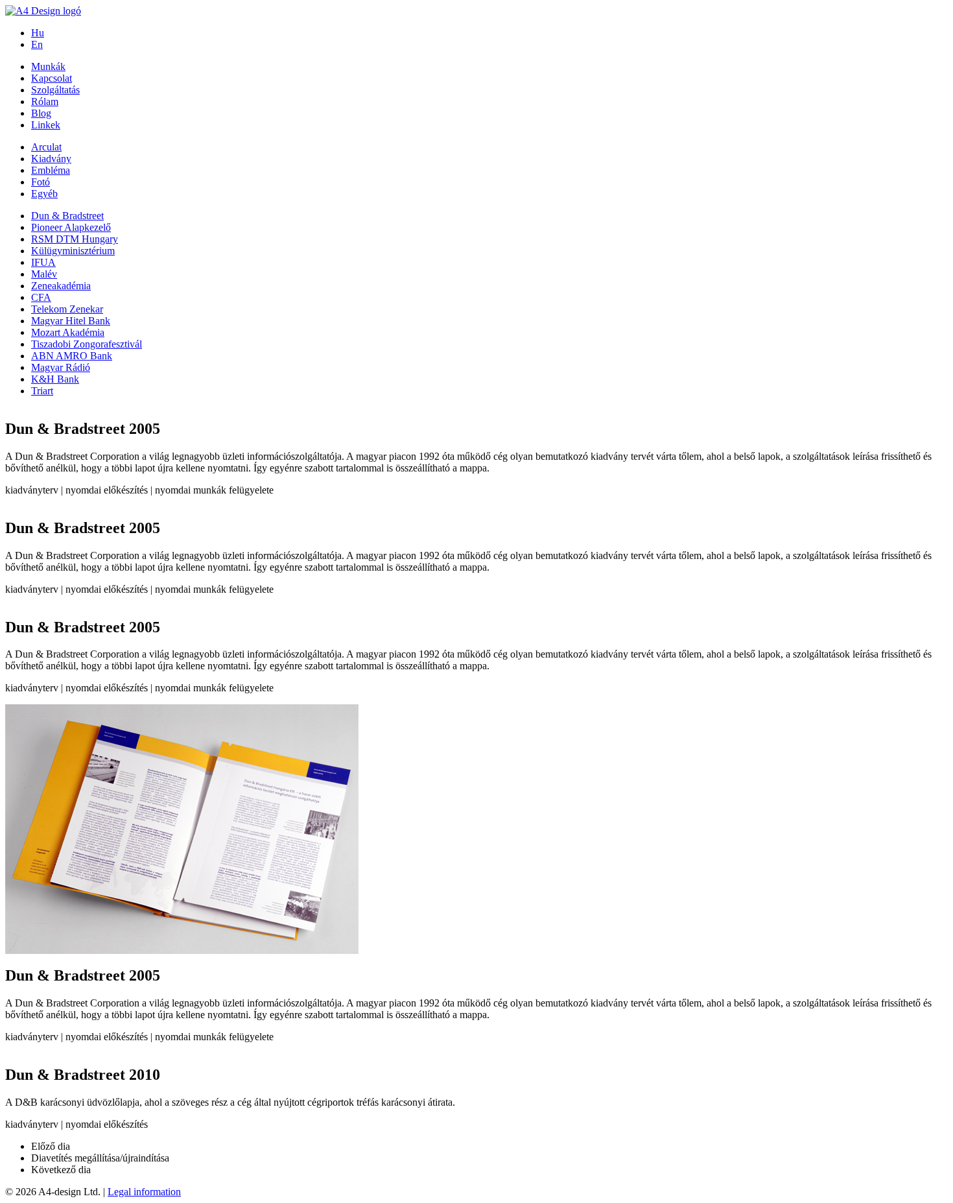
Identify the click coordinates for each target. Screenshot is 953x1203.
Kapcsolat (51, 78)
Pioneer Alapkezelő (71, 227)
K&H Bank (55, 379)
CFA (41, 297)
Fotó (40, 181)
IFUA (43, 262)
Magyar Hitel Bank (70, 320)
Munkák (48, 66)
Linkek (45, 124)
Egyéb (44, 193)
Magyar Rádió (60, 367)
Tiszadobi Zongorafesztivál (86, 344)
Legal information (144, 1191)
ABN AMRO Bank (71, 355)
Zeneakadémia (61, 285)
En (37, 44)
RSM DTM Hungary (74, 238)
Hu (37, 32)
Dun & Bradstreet (67, 215)
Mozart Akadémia (67, 332)
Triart (42, 390)
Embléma (50, 170)
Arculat (46, 146)
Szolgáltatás (55, 89)
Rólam (44, 101)
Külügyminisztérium (73, 250)
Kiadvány (51, 158)
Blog (41, 113)
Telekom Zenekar (67, 309)
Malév (44, 274)
